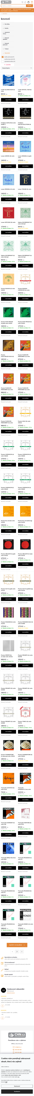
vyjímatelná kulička (9, 61)
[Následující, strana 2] (17, 951)
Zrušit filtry (8, 64)
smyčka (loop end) (9, 59)
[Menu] (32, 2)
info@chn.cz (18, 1047)
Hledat (29, 5)
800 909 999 (18, 1049)
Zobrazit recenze (11, 993)
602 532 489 (18, 1052)
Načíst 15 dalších (15, 945)
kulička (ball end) (9, 57)
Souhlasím (17, 1091)
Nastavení (17, 1086)
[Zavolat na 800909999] (22, 2)
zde (18, 1077)
